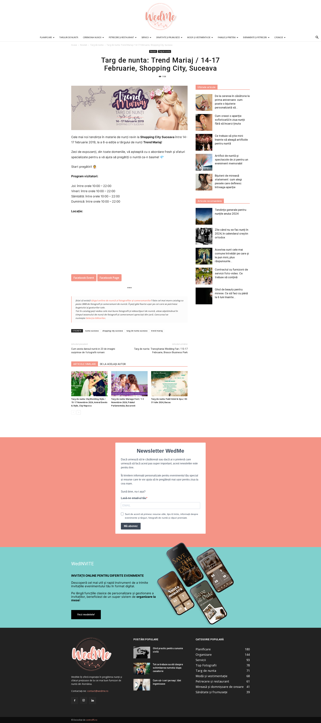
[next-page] (79, 412)
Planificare (46, 37)
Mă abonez (131, 526)
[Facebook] (74, 700)
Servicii (145, 37)
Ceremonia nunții (92, 37)
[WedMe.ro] (160, 16)
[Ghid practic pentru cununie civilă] (141, 652)
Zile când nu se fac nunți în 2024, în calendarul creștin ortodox (231, 233)
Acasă (74, 45)
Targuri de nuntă (68, 37)
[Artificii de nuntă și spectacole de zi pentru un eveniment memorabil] (204, 162)
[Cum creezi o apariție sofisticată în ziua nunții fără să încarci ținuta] (204, 122)
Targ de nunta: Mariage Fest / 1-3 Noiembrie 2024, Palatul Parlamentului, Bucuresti (127, 402)
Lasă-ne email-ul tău (133, 498)
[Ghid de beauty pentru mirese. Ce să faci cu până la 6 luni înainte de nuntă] (204, 296)
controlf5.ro (91, 719)
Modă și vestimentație (198, 37)
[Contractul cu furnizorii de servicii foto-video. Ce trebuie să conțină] (204, 276)
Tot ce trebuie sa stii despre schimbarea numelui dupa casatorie (168, 667)
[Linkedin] (92, 700)
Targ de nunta (96, 45)
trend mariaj (157, 330)
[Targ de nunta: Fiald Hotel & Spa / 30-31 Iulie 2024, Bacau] (169, 383)
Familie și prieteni (227, 37)
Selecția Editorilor (95, 318)
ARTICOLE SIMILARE (84, 364)
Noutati (83, 45)
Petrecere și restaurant (121, 37)
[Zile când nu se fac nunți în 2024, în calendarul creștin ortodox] (204, 236)
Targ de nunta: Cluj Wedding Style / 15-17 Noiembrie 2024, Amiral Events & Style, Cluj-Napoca (89, 402)
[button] (317, 37)
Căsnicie (278, 37)
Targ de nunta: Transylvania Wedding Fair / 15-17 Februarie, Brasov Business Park (161, 350)
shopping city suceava (112, 330)
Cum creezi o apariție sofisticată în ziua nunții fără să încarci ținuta (230, 119)
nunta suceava (92, 330)
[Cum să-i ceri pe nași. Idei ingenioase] (141, 685)
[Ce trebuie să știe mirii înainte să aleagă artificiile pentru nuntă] (204, 142)
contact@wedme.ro (97, 691)
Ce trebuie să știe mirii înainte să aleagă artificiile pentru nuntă (231, 139)
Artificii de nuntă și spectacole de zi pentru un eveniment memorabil (231, 159)
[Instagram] (83, 700)
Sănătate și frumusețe (168, 37)
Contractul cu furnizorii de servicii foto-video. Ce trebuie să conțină (231, 273)
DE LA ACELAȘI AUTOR (113, 364)
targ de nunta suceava (137, 330)
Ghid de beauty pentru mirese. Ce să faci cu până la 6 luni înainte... (231, 293)
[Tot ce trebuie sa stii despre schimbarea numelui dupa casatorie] (141, 668)
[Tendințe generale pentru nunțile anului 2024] (204, 216)
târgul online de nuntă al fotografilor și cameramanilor (121, 300)
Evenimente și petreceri (255, 37)
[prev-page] (73, 412)
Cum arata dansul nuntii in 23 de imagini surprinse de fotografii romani (93, 350)
